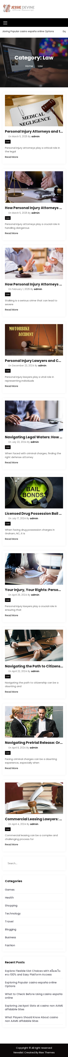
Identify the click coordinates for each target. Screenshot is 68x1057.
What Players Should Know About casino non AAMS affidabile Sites (31, 1019)
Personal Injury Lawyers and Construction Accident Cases (34, 360)
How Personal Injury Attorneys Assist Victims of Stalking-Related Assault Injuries (34, 284)
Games (10, 890)
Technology (13, 913)
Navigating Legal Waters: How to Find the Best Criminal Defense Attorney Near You (34, 437)
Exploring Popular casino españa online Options (31, 984)
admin (35, 136)
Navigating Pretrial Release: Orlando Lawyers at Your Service (34, 742)
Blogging (10, 929)
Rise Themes (47, 1052)
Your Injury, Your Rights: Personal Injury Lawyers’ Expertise (34, 589)
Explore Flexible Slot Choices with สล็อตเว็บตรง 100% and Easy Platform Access (32, 972)
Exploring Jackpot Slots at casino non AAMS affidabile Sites (34, 1007)
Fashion (10, 945)
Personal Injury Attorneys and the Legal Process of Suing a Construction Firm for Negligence (34, 131)
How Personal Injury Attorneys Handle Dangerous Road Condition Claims (34, 207)
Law (8, 141)
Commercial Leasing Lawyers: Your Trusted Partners (34, 819)
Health (9, 898)
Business (10, 937)
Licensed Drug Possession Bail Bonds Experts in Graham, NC (34, 513)
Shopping (11, 905)
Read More (11, 157)
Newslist (19, 1052)
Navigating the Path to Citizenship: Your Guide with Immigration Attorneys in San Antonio (34, 666)
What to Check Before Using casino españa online (33, 996)
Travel (9, 921)
